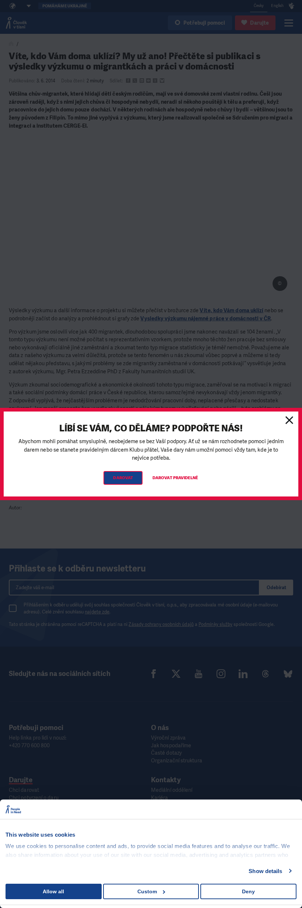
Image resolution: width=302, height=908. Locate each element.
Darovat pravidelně (175, 478)
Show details (265, 871)
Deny (248, 891)
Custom (147, 891)
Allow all (53, 891)
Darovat (123, 478)
